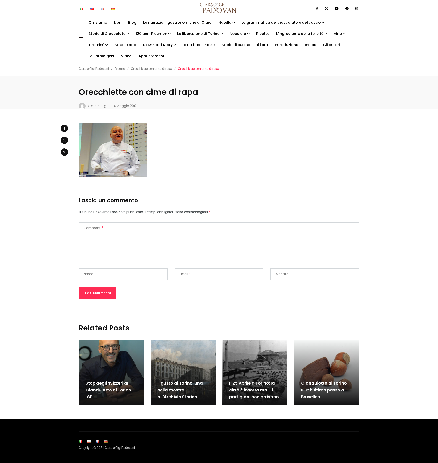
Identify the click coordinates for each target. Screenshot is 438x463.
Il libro (262, 44)
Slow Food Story (158, 44)
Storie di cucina (236, 44)
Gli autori (331, 44)
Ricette (262, 33)
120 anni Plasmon (151, 33)
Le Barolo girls (101, 56)
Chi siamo (98, 22)
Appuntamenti (151, 56)
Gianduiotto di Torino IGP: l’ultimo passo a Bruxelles (324, 390)
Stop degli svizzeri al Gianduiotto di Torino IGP (108, 390)
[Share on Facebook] (64, 128)
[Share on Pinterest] (64, 152)
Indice (310, 44)
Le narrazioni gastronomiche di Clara (177, 22)
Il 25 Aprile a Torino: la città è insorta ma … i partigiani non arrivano (254, 390)
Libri (117, 22)
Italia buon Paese (199, 44)
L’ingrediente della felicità (300, 33)
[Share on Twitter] (64, 140)
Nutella (225, 22)
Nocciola (238, 33)
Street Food (125, 44)
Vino (338, 33)
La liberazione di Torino (198, 33)
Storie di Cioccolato (107, 33)
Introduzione (286, 44)
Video (126, 56)
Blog (132, 22)
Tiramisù (96, 44)
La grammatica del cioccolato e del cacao (281, 22)
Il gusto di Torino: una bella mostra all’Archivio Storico (180, 390)
